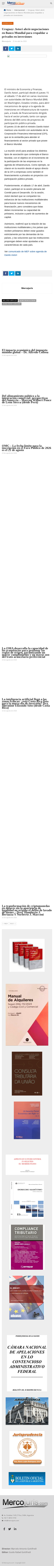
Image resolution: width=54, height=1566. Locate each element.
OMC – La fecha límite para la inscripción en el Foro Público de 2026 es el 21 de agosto (26, 448)
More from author (27, 300)
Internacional (8, 23)
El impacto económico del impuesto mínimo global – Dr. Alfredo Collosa (25, 351)
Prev (6, 923)
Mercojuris (6, 41)
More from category (11, 304)
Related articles (10, 300)
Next (12, 923)
